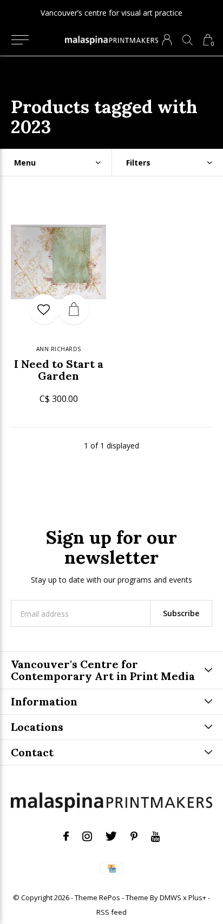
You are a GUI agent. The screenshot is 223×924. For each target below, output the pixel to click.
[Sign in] (167, 39)
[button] (19, 40)
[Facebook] (66, 836)
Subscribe (181, 613)
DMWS (170, 897)
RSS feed (111, 912)
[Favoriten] (43, 309)
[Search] (187, 39)
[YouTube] (155, 836)
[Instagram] (87, 836)
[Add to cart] (73, 309)
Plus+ (197, 897)
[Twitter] (111, 836)
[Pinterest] (133, 836)
